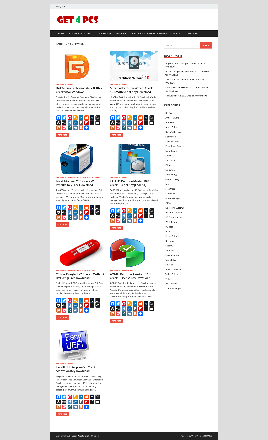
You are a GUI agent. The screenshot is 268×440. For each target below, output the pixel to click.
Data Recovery (172, 141)
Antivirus (121, 33)
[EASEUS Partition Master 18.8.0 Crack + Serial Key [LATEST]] (134, 159)
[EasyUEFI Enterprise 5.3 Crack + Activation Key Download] (80, 345)
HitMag (208, 436)
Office (168, 203)
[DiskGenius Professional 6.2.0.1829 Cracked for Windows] (80, 66)
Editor (168, 165)
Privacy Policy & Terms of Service (149, 33)
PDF (167, 231)
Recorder (169, 241)
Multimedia (105, 33)
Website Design (173, 288)
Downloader (171, 150)
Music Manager (172, 198)
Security (169, 245)
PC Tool (92, 270)
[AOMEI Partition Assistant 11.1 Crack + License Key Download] (134, 252)
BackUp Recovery (173, 131)
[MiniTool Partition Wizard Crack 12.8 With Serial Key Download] (134, 66)
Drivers (169, 155)
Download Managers (175, 146)
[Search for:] (188, 45)
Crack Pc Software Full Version (85, 436)
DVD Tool (170, 160)
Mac (167, 184)
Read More (61, 134)
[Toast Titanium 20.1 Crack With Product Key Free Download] (80, 159)
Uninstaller (170, 259)
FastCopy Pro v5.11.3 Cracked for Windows (186, 95)
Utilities (169, 264)
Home (61, 33)
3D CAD (169, 113)
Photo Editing (172, 236)
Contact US (191, 33)
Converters (170, 136)
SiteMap (175, 33)
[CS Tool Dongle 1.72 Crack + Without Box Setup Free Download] (80, 252)
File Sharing (171, 174)
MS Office (170, 188)
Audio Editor (171, 127)
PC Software (94, 177)
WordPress (196, 436)
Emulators (170, 169)
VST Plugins (171, 283)
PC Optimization (81, 177)
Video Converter (173, 269)
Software (132, 270)
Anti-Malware (172, 117)
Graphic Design (172, 179)
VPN (167, 278)
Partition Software (64, 84)
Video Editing (171, 274)
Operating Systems (174, 207)
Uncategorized (172, 255)
